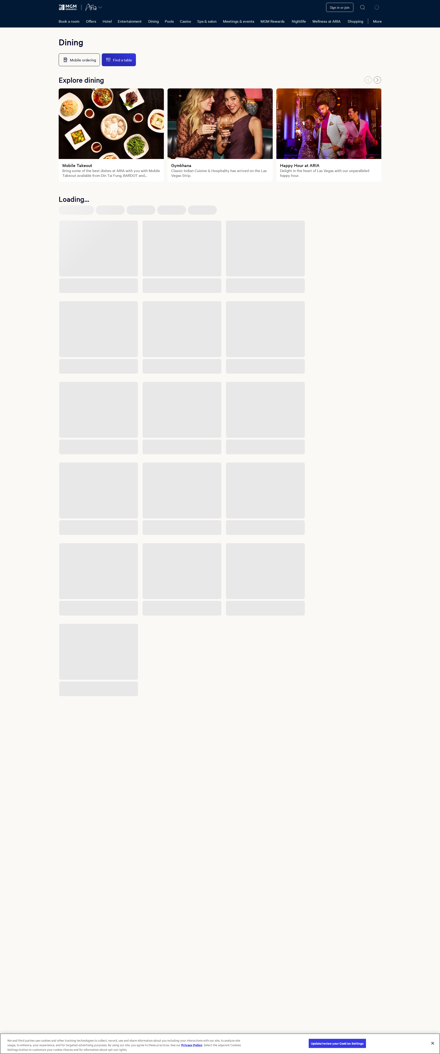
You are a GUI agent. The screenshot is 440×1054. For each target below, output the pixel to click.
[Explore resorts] (100, 7)
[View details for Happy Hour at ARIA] (329, 123)
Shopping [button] (355, 21)
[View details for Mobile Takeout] (111, 123)
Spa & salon (207, 21)
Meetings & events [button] (238, 21)
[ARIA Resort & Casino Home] (91, 7)
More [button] (377, 21)
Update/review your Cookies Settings (337, 1043)
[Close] (433, 1043)
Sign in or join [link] (339, 7)
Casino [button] (185, 21)
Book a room (69, 21)
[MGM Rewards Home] (68, 7)
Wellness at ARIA (326, 21)
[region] (220, 1043)
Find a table (122, 59)
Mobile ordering (83, 59)
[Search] (363, 7)
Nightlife (299, 21)
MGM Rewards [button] (273, 21)
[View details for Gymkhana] (220, 123)
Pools (169, 21)
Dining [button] (153, 21)
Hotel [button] (107, 21)
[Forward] (377, 80)
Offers (91, 21)
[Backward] (368, 80)
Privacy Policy (191, 1045)
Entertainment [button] (130, 21)
